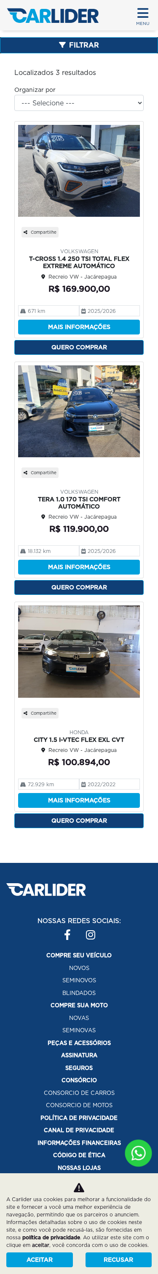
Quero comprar (79, 347)
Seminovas (79, 1030)
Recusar (118, 1259)
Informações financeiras (79, 1143)
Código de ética (79, 1155)
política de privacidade (51, 1237)
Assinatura (79, 1055)
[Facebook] (64, 931)
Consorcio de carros (79, 1093)
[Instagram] (86, 931)
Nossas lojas (79, 1168)
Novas (79, 1018)
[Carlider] (53, 15)
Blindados (79, 993)
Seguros (79, 1068)
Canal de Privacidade (79, 1130)
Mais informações (79, 326)
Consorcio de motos (79, 1105)
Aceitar (40, 1259)
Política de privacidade (79, 1118)
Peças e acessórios (79, 1043)
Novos (79, 968)
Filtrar (84, 45)
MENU (143, 23)
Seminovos (79, 980)
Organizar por (35, 89)
